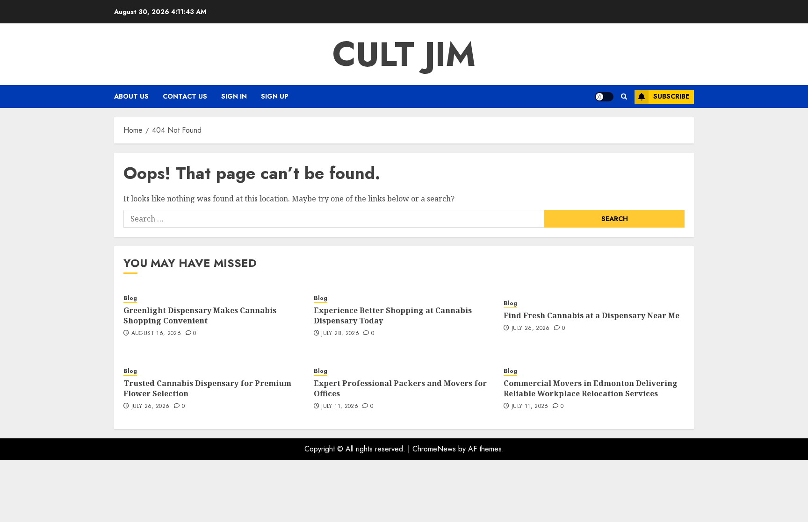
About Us (131, 96)
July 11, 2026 (339, 406)
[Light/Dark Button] (604, 96)
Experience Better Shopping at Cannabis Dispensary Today (393, 315)
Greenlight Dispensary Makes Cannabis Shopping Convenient (199, 315)
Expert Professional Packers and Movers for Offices (400, 388)
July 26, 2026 (531, 328)
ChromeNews (434, 448)
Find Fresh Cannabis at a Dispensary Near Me (591, 315)
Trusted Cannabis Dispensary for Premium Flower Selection (207, 388)
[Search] (624, 96)
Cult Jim (404, 54)
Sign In (234, 96)
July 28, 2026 (340, 333)
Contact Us (185, 96)
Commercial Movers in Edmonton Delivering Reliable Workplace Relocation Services (591, 388)
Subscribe (671, 96)
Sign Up (275, 96)
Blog (130, 298)
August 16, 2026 (156, 333)
